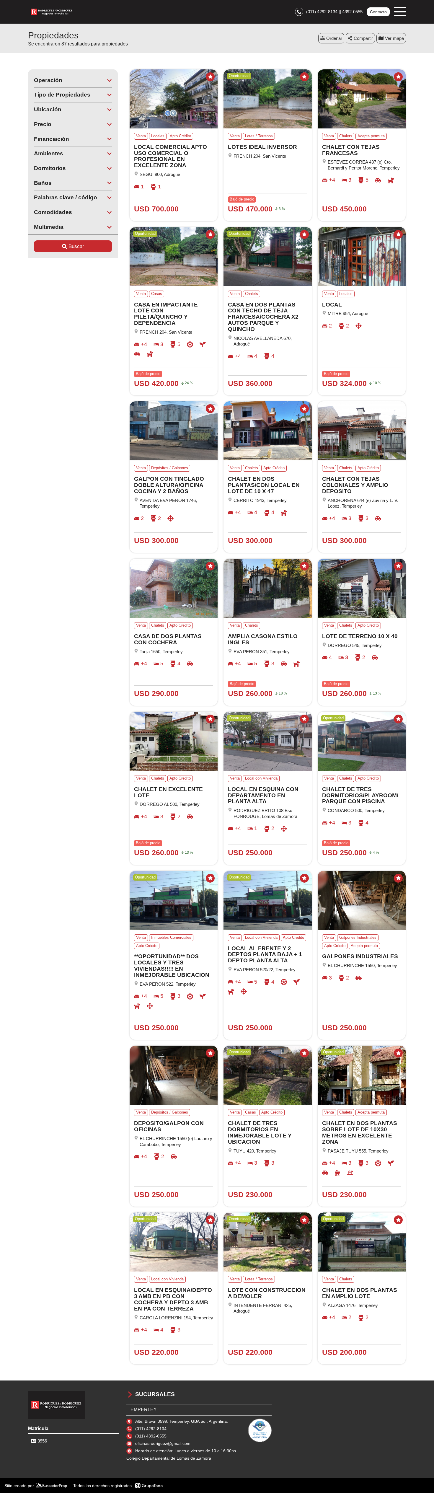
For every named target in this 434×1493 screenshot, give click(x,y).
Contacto (378, 11)
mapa (398, 38)
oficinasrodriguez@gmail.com (162, 1443)
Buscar (76, 246)
